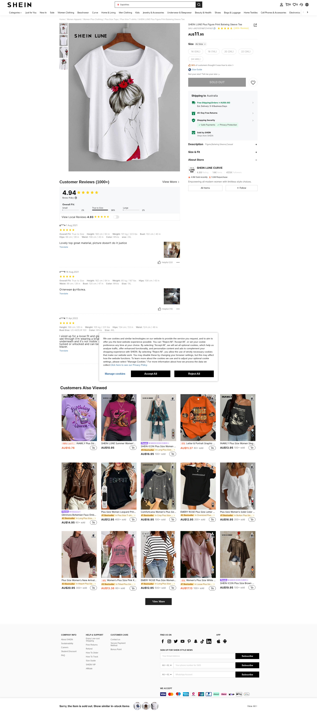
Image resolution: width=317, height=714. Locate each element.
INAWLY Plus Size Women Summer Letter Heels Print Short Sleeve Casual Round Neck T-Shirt (79, 443)
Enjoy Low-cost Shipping (93, 639)
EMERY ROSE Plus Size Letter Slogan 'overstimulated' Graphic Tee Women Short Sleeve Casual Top (198, 512)
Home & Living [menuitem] (108, 12)
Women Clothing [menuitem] (66, 12)
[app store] (218, 643)
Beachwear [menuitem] (83, 12)
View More (158, 601)
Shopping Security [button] (206, 120)
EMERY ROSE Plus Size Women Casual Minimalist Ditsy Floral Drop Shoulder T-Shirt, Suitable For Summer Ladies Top (158, 580)
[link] (288, 4)
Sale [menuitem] (52, 12)
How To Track (92, 657)
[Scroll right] (307, 12)
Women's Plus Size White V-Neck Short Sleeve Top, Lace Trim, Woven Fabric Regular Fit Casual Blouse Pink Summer (198, 580)
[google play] (225, 643)
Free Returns (92, 645)
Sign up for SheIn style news (176, 650)
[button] (301, 5)
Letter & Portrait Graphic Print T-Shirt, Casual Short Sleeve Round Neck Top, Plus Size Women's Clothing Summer (198, 443)
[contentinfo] (209, 694)
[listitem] (79, 426)
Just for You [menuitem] (30, 12)
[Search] (199, 4)
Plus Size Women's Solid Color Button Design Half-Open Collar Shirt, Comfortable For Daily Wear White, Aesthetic (237, 512)
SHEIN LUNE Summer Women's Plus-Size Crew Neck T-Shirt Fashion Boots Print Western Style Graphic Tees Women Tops (119, 443)
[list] (186, 641)
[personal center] (281, 5)
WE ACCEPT (166, 688)
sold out (217, 82)
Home (62, 19)
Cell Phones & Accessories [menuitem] (273, 12)
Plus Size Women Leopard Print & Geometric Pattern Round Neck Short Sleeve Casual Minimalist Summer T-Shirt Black (119, 512)
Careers (64, 647)
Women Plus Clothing (93, 19)
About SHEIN (67, 639)
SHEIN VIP (91, 664)
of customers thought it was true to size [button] (211, 65)
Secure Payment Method (118, 644)
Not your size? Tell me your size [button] (203, 74)
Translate (63, 247)
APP (218, 635)
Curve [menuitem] (95, 12)
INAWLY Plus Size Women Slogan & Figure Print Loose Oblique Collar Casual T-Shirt (237, 443)
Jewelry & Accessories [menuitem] (153, 12)
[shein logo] (19, 4)
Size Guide (91, 661)
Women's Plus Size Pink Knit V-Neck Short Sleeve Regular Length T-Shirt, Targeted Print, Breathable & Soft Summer (119, 580)
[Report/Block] (178, 262)
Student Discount (68, 651)
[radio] (195, 51)
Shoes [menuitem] (218, 12)
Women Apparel (74, 19)
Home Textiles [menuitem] (251, 12)
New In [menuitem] (43, 12)
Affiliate (89, 668)
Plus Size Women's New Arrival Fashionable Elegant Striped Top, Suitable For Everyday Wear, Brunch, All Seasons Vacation (79, 580)
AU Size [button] (199, 44)
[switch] (116, 217)
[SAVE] (253, 82)
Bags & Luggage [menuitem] (232, 12)
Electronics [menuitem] (294, 12)
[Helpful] (159, 262)
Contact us (115, 639)
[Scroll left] (303, 12)
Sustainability (67, 643)
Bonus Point (116, 649)
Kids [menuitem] (137, 12)
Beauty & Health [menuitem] (203, 12)
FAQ (63, 655)
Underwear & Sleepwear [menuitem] (179, 12)
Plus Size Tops (111, 19)
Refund (89, 649)
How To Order (92, 653)
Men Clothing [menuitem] (125, 12)
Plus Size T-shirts (128, 19)
